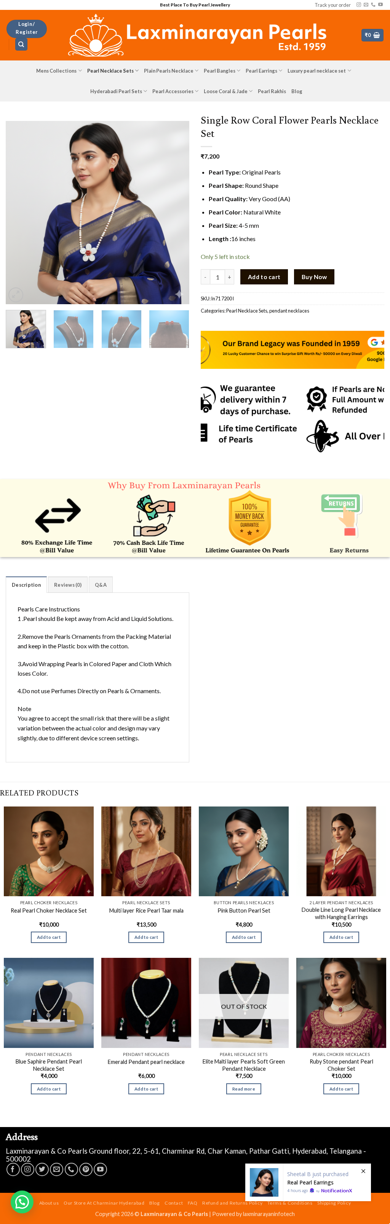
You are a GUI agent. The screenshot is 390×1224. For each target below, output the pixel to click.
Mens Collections (56, 71)
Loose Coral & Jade (226, 91)
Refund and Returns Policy (232, 1203)
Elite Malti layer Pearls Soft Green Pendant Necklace (244, 1065)
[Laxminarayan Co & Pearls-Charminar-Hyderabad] (195, 35)
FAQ (193, 1203)
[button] (26, 29)
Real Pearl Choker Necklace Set (49, 910)
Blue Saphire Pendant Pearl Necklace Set (49, 1065)
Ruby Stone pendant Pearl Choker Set (341, 1065)
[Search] (21, 44)
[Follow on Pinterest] (86, 1169)
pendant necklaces (289, 311)
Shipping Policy (334, 1203)
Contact (174, 1203)
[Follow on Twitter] (42, 1169)
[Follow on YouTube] (380, 5)
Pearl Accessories (172, 91)
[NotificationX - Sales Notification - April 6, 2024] (308, 1182)
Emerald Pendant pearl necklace (146, 1062)
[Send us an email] (366, 5)
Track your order (333, 5)
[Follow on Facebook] (13, 1169)
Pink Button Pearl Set (243, 910)
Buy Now (314, 276)
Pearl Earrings (261, 71)
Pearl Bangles (219, 71)
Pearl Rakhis (272, 91)
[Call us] (373, 5)
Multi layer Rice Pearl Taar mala (146, 910)
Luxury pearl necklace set (317, 71)
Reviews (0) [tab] (68, 585)
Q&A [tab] (101, 585)
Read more (243, 1088)
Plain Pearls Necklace (168, 71)
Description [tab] (26, 585)
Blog (296, 91)
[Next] (176, 212)
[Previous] (19, 212)
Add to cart (264, 276)
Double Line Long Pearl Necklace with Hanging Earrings (341, 913)
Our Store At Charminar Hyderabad (104, 1203)
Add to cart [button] (49, 937)
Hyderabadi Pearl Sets (116, 91)
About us (49, 1203)
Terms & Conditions (290, 1203)
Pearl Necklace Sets (110, 71)
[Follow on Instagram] (358, 5)
